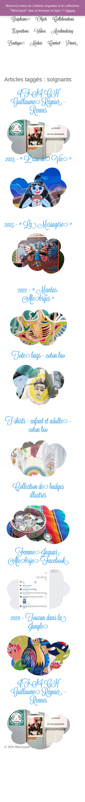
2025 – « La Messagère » (38, 224)
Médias (36, 43)
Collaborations (63, 19)
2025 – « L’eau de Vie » (38, 159)
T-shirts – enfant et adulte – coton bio (38, 425)
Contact (54, 43)
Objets (41, 19)
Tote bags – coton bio (38, 355)
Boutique (16, 43)
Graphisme (20, 19)
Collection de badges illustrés (38, 490)
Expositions (20, 31)
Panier (72, 43)
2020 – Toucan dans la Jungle (38, 621)
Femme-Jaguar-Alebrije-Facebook (38, 556)
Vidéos (40, 31)
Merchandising (62, 31)
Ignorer (70, 10)
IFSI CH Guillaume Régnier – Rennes (38, 101)
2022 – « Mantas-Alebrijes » (38, 294)
